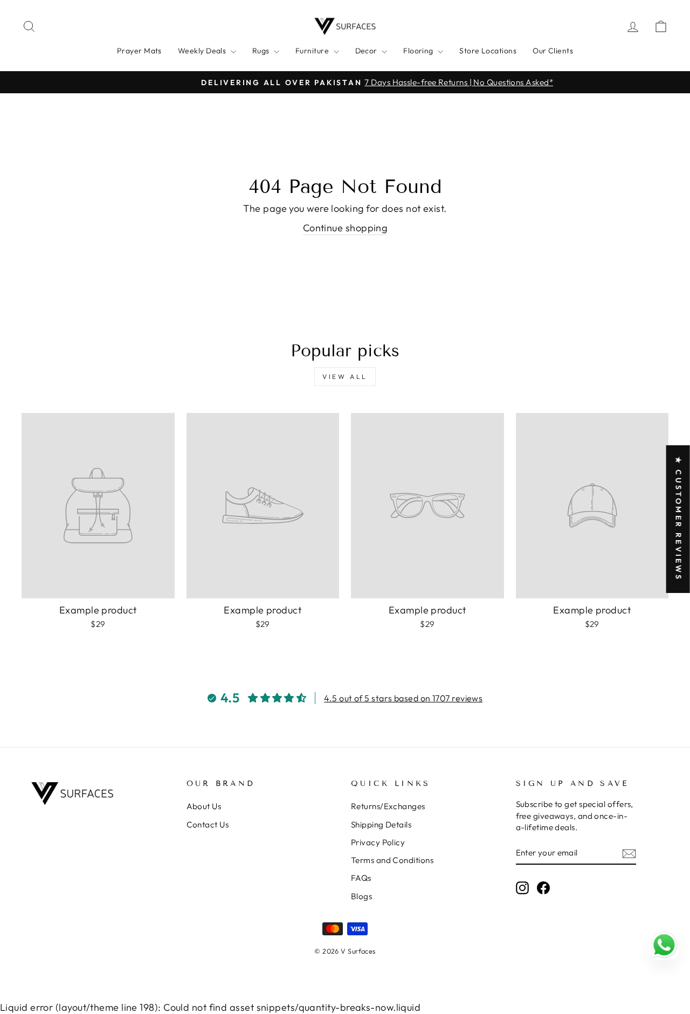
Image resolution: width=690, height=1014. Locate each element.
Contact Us (208, 824)
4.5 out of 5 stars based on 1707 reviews (403, 698)
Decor (367, 51)
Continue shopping (345, 228)
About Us (204, 806)
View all (345, 377)
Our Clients (553, 51)
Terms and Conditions (392, 860)
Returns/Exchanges (388, 806)
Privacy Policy (378, 842)
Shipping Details (381, 824)
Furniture (313, 51)
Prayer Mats (139, 51)
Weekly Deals (203, 51)
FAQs (361, 878)
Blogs (361, 896)
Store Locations (487, 51)
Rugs (261, 51)
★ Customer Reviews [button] (679, 518)
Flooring (419, 51)
